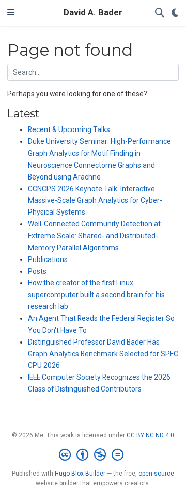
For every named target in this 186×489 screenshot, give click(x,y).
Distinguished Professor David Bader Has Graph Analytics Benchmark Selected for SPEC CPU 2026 (103, 354)
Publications (48, 259)
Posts (37, 271)
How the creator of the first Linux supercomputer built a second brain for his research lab (96, 295)
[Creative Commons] (93, 455)
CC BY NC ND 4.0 (150, 435)
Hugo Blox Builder (80, 473)
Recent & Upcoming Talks (69, 129)
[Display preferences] (175, 13)
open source (156, 473)
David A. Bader (93, 13)
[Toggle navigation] (10, 13)
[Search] (159, 13)
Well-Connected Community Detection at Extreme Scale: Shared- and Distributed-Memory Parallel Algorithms (94, 236)
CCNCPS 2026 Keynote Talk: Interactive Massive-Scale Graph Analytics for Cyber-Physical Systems (95, 201)
